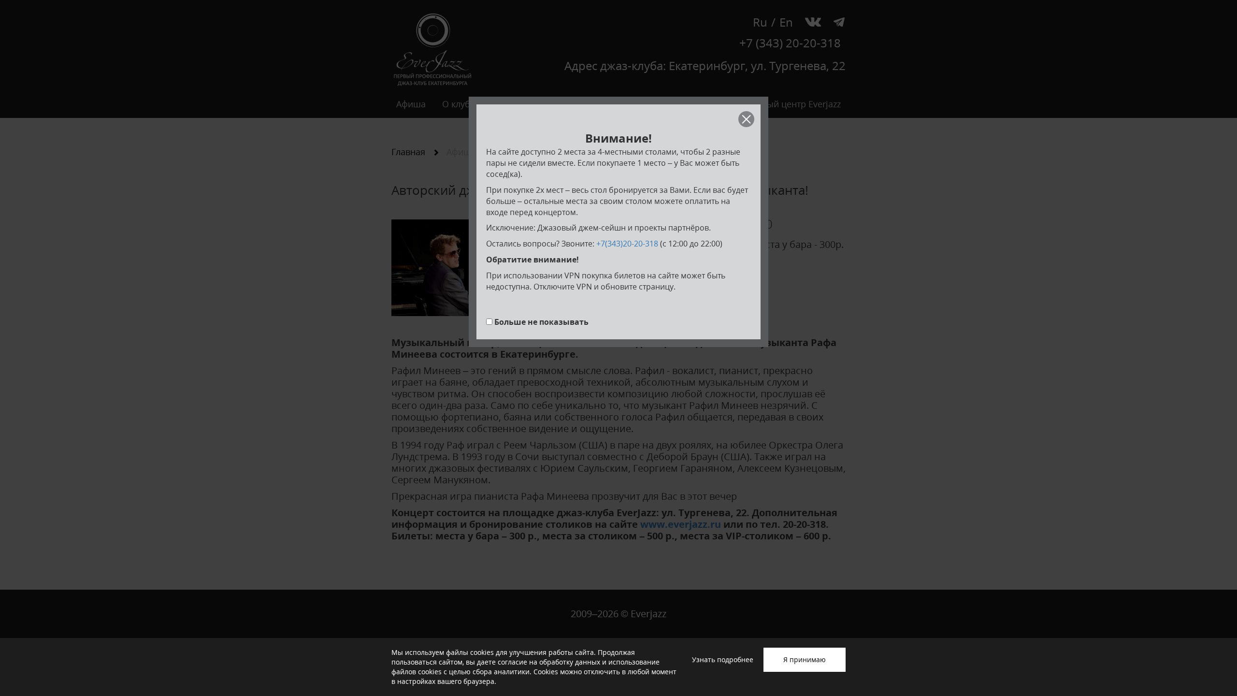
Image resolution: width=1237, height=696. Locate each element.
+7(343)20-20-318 (627, 243)
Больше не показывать (541, 322)
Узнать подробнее (722, 659)
